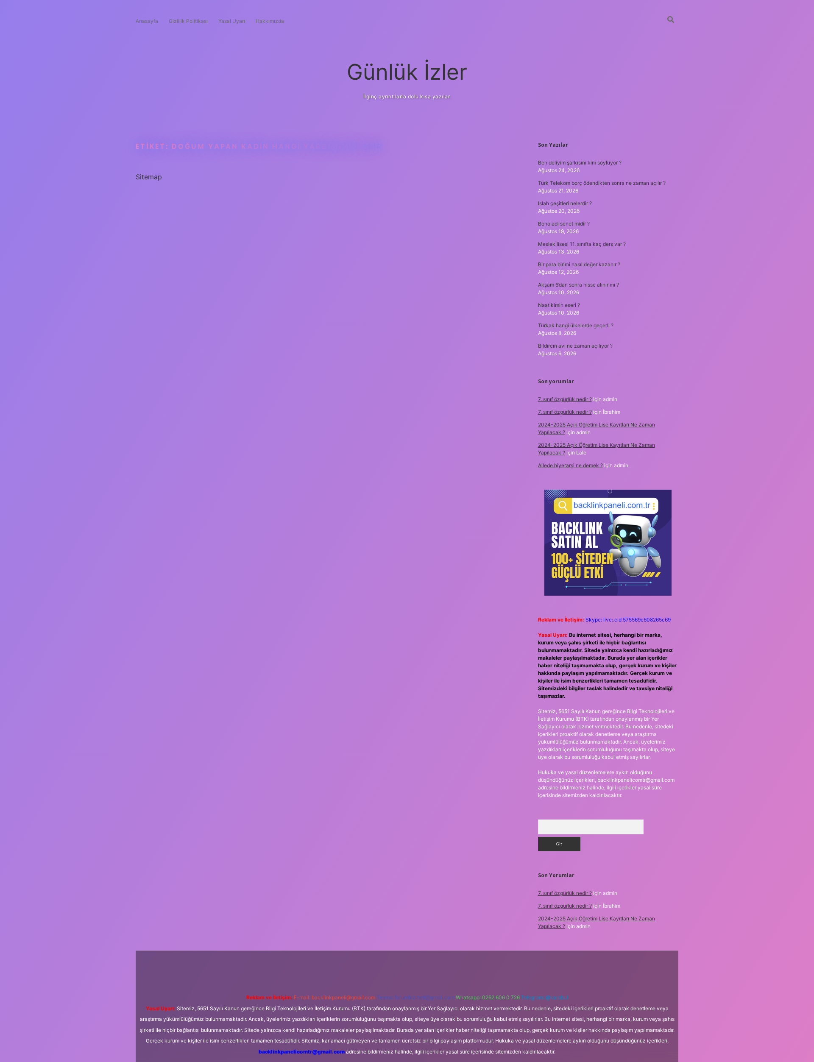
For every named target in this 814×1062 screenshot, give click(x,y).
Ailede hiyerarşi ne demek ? (570, 465)
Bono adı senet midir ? (564, 223)
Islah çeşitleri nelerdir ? (565, 203)
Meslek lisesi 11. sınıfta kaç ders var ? (582, 244)
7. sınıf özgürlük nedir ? (565, 399)
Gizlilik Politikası (188, 21)
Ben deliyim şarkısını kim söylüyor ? (580, 162)
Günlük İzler (407, 72)
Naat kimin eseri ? (559, 305)
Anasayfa (147, 21)
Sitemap (149, 177)
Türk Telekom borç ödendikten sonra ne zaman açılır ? (602, 183)
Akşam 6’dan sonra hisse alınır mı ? (578, 285)
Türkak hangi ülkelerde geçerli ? (575, 325)
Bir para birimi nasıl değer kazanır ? (579, 264)
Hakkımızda (270, 21)
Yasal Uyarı (231, 21)
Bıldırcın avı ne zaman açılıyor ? (575, 346)
